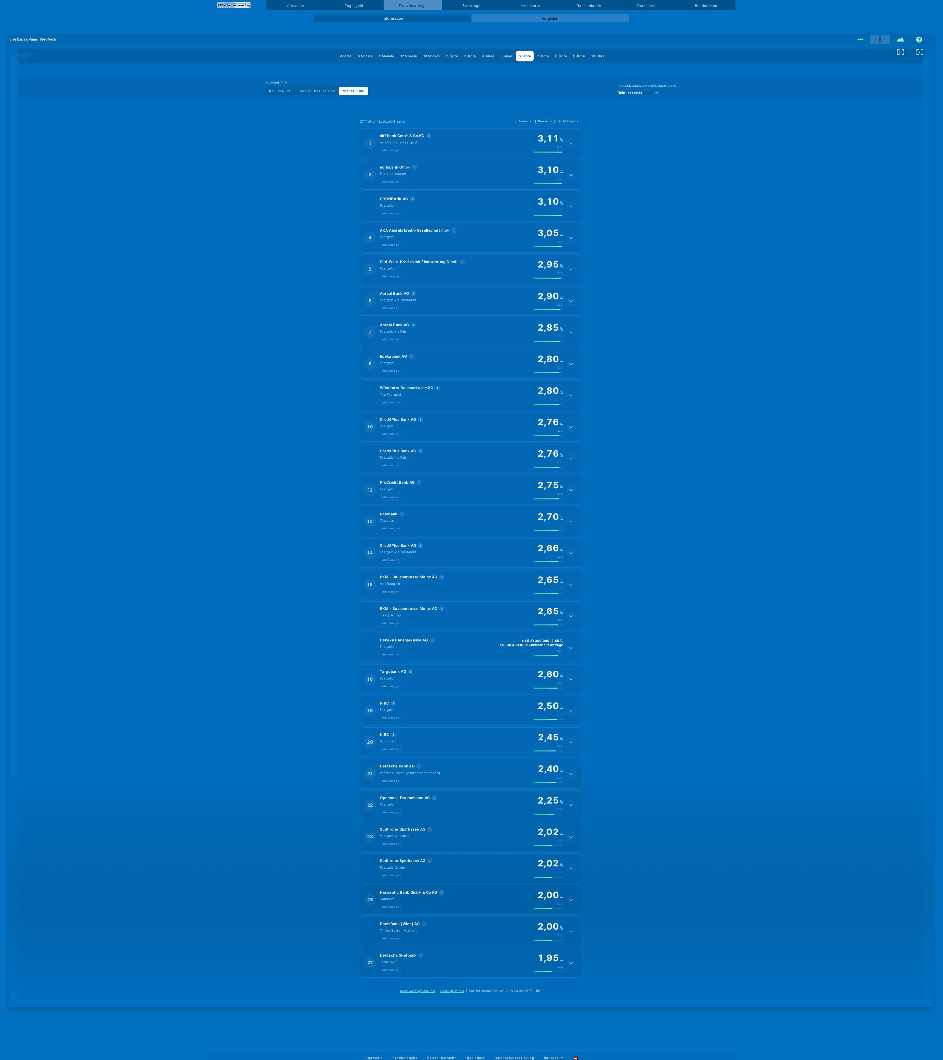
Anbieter (525, 121)
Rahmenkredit (589, 6)
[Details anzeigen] (571, 143)
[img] (548, 152)
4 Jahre (488, 56)
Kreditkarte (530, 6)
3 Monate (343, 56)
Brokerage (471, 6)
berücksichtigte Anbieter (417, 990)
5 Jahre (506, 56)
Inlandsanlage (390, 150)
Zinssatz (545, 121)
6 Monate (365, 56)
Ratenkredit (647, 6)
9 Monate (386, 56)
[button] (470, 143)
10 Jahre (598, 56)
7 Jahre (543, 56)
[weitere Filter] (900, 52)
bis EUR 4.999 (279, 91)
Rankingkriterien (452, 990)
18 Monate (431, 56)
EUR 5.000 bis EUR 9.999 (316, 91)
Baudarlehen (706, 6)
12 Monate (409, 56)
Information (393, 18)
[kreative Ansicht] (900, 39)
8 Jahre (561, 56)
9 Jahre (579, 56)
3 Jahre (470, 56)
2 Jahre (452, 56)
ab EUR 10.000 (353, 91)
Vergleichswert (568, 121)
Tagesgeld (354, 6)
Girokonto (295, 6)
